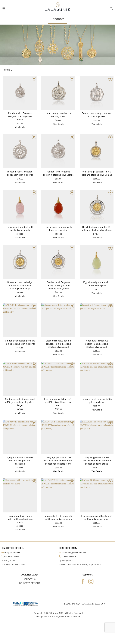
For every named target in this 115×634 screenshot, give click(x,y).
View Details (20, 127)
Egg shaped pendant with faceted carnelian (58, 228)
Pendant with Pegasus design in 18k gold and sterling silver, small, (96, 343)
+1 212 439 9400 (69, 556)
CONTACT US (29, 579)
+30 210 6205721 (11, 556)
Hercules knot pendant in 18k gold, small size (97, 400)
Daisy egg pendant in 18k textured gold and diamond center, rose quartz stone (58, 460)
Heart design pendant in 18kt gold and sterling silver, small (96, 173)
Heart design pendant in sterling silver (58, 115)
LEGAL (67, 603)
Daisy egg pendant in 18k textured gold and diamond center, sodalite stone (97, 460)
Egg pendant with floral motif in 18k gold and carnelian (96, 517)
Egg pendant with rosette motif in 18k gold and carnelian (19, 460)
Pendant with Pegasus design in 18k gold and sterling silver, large (58, 285)
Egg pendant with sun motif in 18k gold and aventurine (58, 517)
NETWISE (75, 616)
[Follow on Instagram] (91, 582)
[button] (4, 8)
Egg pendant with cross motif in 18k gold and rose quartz (20, 519)
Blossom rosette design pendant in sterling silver (20, 173)
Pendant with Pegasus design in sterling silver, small (19, 116)
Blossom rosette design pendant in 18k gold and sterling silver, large (19, 285)
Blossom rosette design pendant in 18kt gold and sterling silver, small (58, 343)
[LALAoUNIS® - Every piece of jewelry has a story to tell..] (57, 7)
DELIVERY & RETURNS (29, 583)
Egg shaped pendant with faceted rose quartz (20, 228)
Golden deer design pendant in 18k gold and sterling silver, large (20, 402)
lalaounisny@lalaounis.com (74, 552)
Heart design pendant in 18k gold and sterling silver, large (96, 228)
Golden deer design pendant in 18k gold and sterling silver (20, 342)
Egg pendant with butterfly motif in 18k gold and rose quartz (58, 402)
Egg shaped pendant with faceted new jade (96, 284)
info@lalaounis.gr (12, 552)
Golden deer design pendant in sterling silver (97, 115)
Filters (7, 69)
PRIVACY (76, 603)
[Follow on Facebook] (83, 582)
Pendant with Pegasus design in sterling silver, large (58, 173)
